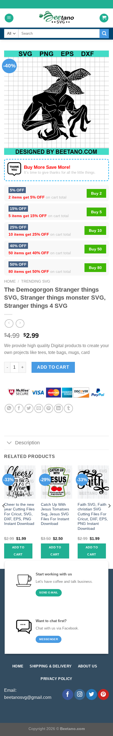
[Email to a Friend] (38, 408)
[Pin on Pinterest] (48, 408)
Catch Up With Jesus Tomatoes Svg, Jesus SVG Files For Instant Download (55, 514)
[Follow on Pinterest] (103, 694)
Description (27, 442)
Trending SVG (35, 281)
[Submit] (104, 33)
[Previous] (4, 516)
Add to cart (53, 367)
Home (10, 281)
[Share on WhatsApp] (9, 408)
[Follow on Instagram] (79, 694)
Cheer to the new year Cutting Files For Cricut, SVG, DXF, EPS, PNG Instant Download (19, 514)
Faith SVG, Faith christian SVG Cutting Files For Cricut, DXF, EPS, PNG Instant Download (93, 517)
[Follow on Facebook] (67, 694)
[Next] (109, 516)
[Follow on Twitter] (91, 694)
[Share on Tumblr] (68, 408)
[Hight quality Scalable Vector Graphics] (56, 18)
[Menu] (9, 18)
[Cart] (104, 18)
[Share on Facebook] (19, 408)
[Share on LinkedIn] (58, 408)
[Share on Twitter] (28, 408)
